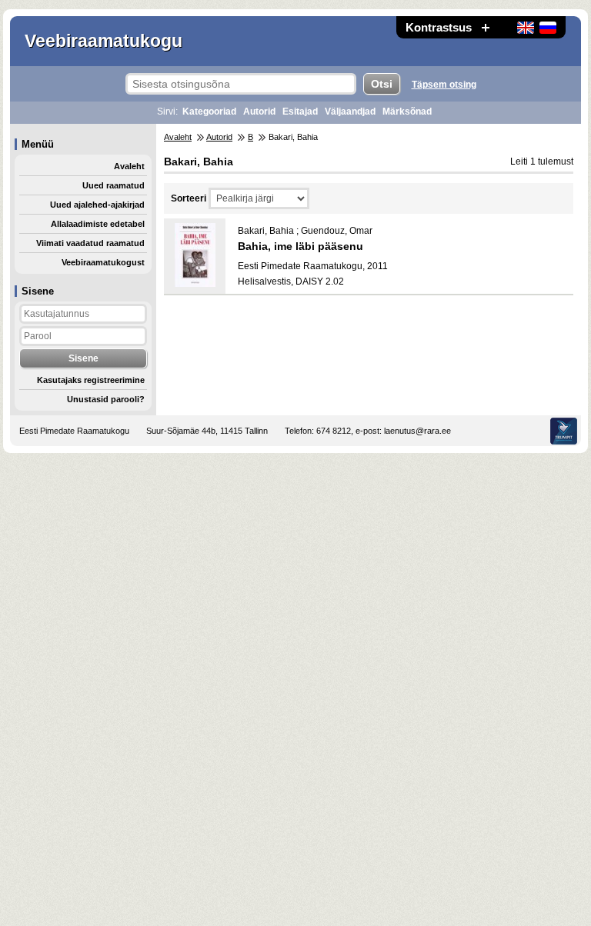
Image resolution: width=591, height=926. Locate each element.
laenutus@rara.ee (417, 430)
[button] (485, 27)
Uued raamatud (113, 185)
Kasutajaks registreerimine (91, 380)
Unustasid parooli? (106, 399)
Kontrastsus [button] (439, 27)
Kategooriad (209, 111)
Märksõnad (407, 111)
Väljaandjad (350, 111)
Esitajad (300, 111)
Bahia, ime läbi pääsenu (300, 246)
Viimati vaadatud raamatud (90, 243)
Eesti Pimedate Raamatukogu (74, 430)
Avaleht (129, 166)
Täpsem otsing (444, 84)
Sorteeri (188, 198)
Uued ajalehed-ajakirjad (97, 204)
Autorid (259, 111)
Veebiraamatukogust (103, 262)
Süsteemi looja (563, 431)
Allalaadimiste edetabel (98, 223)
